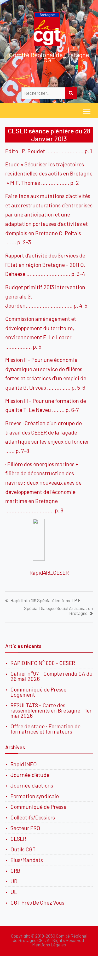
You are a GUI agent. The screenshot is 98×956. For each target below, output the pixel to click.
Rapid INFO (23, 764)
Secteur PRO (25, 828)
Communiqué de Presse (38, 806)
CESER (18, 838)
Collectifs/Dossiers (32, 817)
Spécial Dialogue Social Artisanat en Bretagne (58, 611)
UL (13, 892)
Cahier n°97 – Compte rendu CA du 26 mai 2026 (51, 676)
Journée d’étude (30, 774)
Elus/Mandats (26, 860)
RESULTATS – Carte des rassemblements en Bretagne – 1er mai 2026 (51, 710)
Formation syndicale (34, 796)
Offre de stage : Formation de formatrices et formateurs (45, 729)
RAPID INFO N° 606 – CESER (42, 663)
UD (13, 881)
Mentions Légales (49, 944)
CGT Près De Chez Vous (37, 902)
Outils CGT (23, 849)
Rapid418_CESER (49, 572)
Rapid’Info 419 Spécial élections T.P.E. (46, 600)
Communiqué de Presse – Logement (40, 692)
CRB (15, 870)
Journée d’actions (31, 785)
